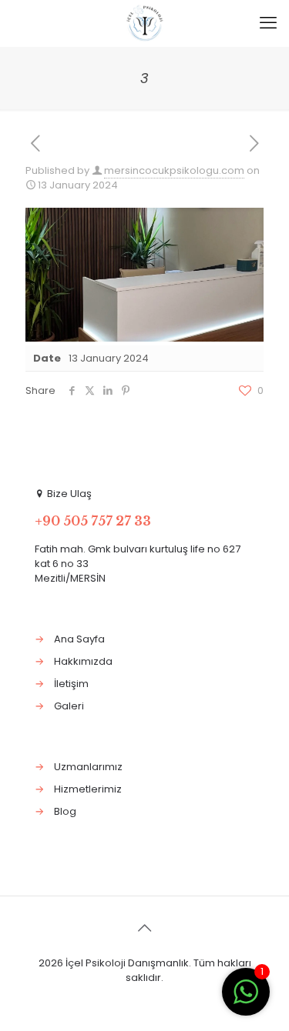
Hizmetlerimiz (88, 789)
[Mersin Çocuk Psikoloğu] (144, 23)
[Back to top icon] (145, 928)
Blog (65, 811)
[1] (246, 1000)
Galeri (69, 706)
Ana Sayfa (79, 639)
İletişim (71, 683)
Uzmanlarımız (88, 766)
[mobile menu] (268, 23)
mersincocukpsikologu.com (174, 170)
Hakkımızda (83, 661)
